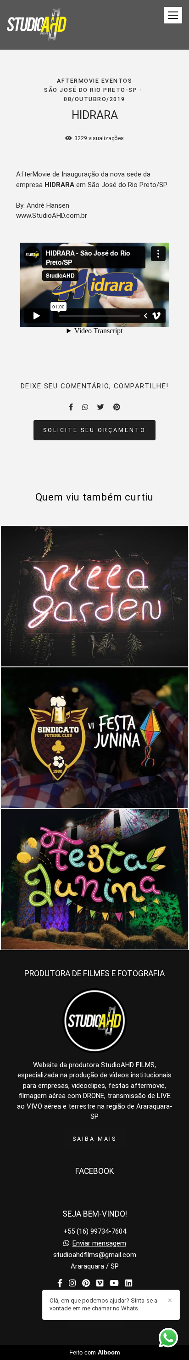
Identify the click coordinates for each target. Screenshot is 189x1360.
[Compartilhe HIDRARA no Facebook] (71, 407)
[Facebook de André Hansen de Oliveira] (59, 1283)
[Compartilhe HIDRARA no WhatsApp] (85, 407)
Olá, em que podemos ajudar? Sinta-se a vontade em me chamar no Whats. (103, 1304)
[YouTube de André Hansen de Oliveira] (114, 1283)
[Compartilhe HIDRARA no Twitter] (100, 407)
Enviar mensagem (99, 1243)
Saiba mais (94, 1138)
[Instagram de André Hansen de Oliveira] (72, 1283)
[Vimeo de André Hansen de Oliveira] (99, 1283)
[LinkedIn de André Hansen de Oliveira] (128, 1283)
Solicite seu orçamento (94, 430)
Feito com (94, 1352)
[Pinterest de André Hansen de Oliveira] (86, 1283)
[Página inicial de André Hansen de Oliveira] (37, 25)
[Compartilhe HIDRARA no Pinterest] (116, 407)
